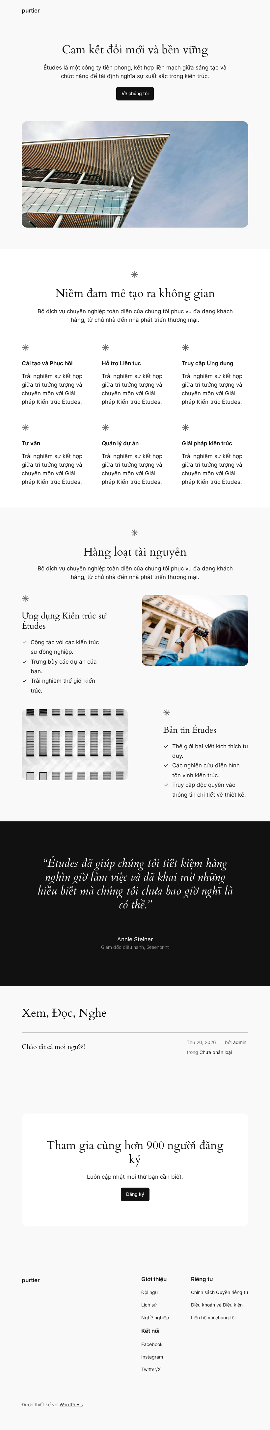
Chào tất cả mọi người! (54, 1047)
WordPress (71, 1404)
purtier (31, 10)
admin (239, 1042)
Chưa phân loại (216, 1052)
